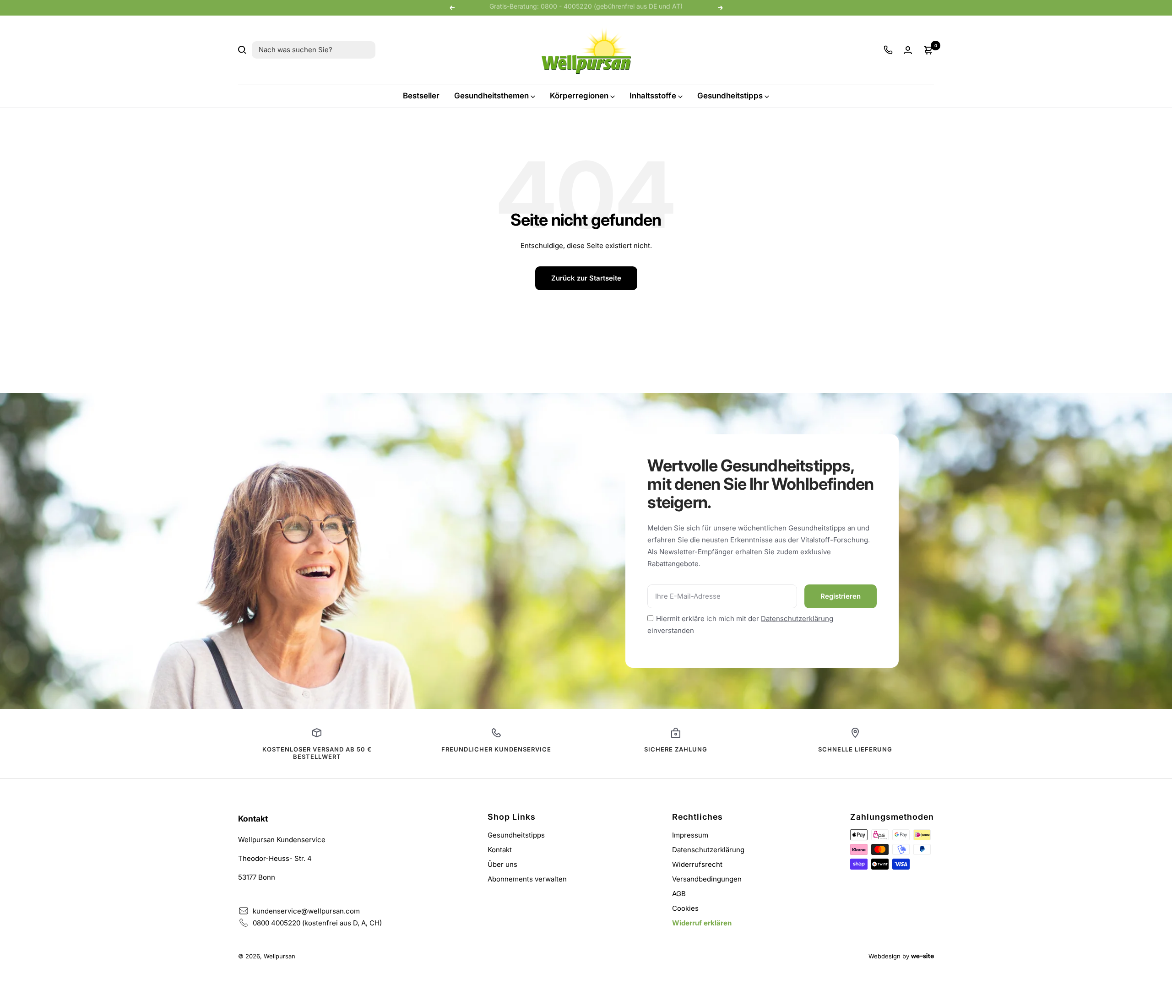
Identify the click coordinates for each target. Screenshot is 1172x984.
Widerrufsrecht (697, 864)
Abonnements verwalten (527, 879)
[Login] (908, 50)
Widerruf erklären (702, 923)
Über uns (502, 864)
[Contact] (888, 49)
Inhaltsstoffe (652, 95)
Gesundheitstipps (730, 95)
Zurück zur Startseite (586, 278)
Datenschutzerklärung (797, 618)
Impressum (690, 835)
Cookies (685, 908)
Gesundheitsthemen (491, 95)
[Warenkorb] (928, 49)
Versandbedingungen (707, 879)
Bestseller (421, 95)
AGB (679, 893)
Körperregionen (579, 95)
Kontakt (500, 849)
